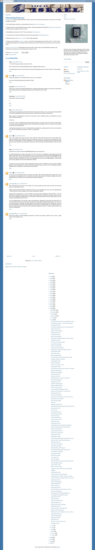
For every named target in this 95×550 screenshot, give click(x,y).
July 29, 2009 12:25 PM (17, 109)
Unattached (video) (55, 523)
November (53, 312)
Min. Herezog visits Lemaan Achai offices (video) (61, 357)
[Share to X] (25, 52)
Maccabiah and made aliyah (55, 27)
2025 (51, 278)
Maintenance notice (55, 421)
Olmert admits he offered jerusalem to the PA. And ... (62, 396)
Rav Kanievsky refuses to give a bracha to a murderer (62, 368)
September (53, 316)
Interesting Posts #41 (55, 442)
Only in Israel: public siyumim (57, 364)
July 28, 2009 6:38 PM (19, 75)
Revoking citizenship (55, 376)
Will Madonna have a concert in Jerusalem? (60, 378)
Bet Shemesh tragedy (55, 455)
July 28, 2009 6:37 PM (17, 62)
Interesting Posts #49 (55, 361)
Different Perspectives (56, 483)
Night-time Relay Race (56, 502)
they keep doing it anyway (56, 462)
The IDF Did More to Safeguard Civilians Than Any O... (63, 478)
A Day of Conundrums (55, 362)
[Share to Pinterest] (28, 52)
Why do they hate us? (55, 328)
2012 (51, 303)
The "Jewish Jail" (54, 457)
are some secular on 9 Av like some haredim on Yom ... (63, 321)
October (53, 314)
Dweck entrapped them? (56, 355)
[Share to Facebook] (26, 52)
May (52, 527)
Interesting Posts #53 (55, 325)
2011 (51, 304)
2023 (51, 282)
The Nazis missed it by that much (58, 521)
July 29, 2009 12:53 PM (17, 149)
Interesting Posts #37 (55, 479)
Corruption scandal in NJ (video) (58, 359)
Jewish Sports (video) (55, 436)
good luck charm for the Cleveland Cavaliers (60, 440)
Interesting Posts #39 (55, 464)
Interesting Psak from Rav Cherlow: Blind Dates (61, 425)
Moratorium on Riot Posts (56, 404)
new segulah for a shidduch (57, 451)
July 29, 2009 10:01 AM (20, 86)
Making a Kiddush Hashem (57, 385)
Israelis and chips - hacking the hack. (59, 508)
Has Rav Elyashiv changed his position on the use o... (62, 438)
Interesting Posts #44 (55, 408)
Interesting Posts (12, 54)
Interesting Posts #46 (55, 381)
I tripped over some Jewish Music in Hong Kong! (61, 468)
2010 (51, 306)
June (52, 525)
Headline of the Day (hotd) (56, 330)
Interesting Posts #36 (55, 487)
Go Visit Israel (54, 410)
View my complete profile (69, 73)
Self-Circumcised (54, 519)
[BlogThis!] (23, 52)
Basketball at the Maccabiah (57, 398)
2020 (51, 287)
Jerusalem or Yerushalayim (57, 444)
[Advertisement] (33, 248)
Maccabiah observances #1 (57, 430)
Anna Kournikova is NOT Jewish (58, 447)
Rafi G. (12, 52)
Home (33, 256)
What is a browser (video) (56, 466)
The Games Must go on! (56, 411)
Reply (10, 71)
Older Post (58, 256)
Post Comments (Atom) (36, 260)
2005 (51, 543)
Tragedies (53, 470)
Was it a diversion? (55, 485)
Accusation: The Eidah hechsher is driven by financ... (62, 338)
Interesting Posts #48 (55, 366)
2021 (51, 286)
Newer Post (9, 256)
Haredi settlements (36, 32)
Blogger (58, 547)
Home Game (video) (55, 353)
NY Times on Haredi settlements (58, 342)
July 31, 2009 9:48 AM (22, 213)
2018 (51, 291)
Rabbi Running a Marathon (69, 81)
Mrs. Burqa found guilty (56, 400)
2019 (51, 289)
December (53, 310)
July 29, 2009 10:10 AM (20, 96)
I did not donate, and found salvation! (59, 474)
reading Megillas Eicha (43, 35)
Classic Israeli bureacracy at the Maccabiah (60, 427)
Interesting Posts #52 (55, 332)
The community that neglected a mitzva (59, 389)
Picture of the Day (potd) (56, 345)
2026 (51, 276)
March (52, 531)
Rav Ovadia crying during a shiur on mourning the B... (62, 327)
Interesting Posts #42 (55, 434)
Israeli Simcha (10, 19)
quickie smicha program (40, 24)
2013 (51, 301)
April (52, 529)
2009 (51, 308)
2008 (51, 537)
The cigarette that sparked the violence (59, 494)
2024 (51, 280)
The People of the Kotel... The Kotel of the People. (62, 323)
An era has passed (55, 415)
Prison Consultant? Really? (57, 500)
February (53, 533)
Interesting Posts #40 (55, 453)
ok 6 (66, 82)
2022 (51, 284)
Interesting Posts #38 (55, 472)
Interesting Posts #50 (55, 351)
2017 (51, 293)
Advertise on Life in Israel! (69, 19)
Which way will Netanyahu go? (57, 510)
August (53, 317)
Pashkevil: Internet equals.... (57, 383)
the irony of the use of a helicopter (58, 504)
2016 (51, 295)
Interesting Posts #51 (55, 340)
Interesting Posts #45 (55, 393)
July (52, 319)
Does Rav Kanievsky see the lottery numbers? (61, 489)
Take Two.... (53, 402)
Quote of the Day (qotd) (56, 336)
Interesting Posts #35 (55, 496)
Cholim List (79, 69)
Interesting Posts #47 (55, 374)
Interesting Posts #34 (55, 506)
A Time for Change (55, 459)
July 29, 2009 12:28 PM (19, 135)
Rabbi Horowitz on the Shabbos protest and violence (62, 511)
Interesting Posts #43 (55, 423)
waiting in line (22, 41)
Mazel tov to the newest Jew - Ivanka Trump (60, 391)
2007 (51, 539)
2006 (51, 541)
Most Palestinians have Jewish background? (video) (62, 461)
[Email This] (22, 52)
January (53, 535)
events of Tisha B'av (22, 38)
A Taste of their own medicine (57, 347)
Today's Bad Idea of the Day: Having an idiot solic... (62, 476)
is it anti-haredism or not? (56, 419)
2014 (51, 299)
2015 (51, 297)
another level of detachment (57, 432)
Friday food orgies (55, 498)
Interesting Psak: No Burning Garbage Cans (60, 493)
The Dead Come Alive (55, 334)
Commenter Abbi (13, 183)
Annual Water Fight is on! (56, 513)
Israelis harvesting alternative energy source (60, 449)
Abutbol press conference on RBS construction (61, 349)
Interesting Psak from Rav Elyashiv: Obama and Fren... (63, 406)
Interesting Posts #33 (55, 517)
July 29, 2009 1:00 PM (19, 172)
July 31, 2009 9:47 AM (22, 183)
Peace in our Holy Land (12, 47)
